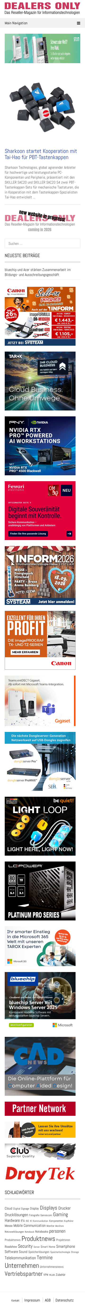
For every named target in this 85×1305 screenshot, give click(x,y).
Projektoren (63, 1240)
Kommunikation (40, 1221)
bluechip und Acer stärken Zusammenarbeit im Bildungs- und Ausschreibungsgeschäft (38, 272)
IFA (23, 1221)
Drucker (64, 1208)
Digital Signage (21, 1208)
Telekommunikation (20, 1257)
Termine (45, 1257)
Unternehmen (22, 1265)
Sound (23, 1251)
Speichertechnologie (60, 1252)
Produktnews (38, 1238)
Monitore (59, 1225)
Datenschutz (64, 1300)
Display (34, 1208)
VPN (45, 1275)
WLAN (52, 1274)
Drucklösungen (16, 1214)
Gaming (60, 1214)
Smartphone (65, 1246)
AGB (48, 1300)
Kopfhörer (68, 1221)
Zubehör (60, 1274)
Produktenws (13, 1240)
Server (37, 1246)
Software (11, 1251)
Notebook (29, 1231)
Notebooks (41, 1232)
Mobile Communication (29, 1225)
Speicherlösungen (38, 1252)
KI (31, 1221)
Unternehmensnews (52, 1267)
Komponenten (56, 1221)
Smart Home (48, 1247)
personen (57, 1231)
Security (25, 1246)
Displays (48, 1207)
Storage (75, 1252)
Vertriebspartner (23, 1274)
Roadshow (11, 1246)
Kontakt (15, 1300)
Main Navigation (16, 23)
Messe (9, 1226)
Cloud (8, 1208)
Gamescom (46, 1215)
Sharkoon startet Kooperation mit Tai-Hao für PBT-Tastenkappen (41, 154)
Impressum (32, 1300)
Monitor (50, 1226)
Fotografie (34, 1215)
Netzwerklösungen (14, 1232)
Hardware (12, 1220)
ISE (27, 1221)
